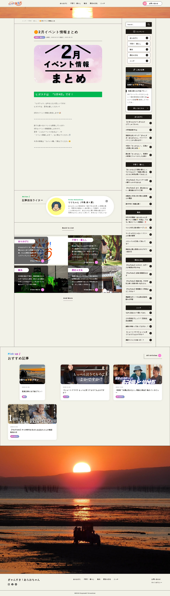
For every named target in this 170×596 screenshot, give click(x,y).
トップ (24, 20)
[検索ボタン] (149, 24)
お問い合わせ (156, 579)
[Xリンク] (16, 584)
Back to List (68, 228)
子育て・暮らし (32, 20)
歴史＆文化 (107, 579)
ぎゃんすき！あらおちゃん (24, 580)
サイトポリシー (157, 582)
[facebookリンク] (12, 584)
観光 (98, 579)
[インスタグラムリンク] (9, 584)
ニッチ (116, 579)
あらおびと (77, 579)
